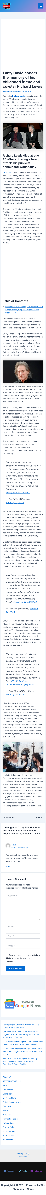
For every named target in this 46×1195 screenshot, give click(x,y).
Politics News (8, 1123)
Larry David (8, 172)
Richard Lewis (18, 96)
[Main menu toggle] (40, 6)
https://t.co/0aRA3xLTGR (18, 492)
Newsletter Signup (11, 1119)
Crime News (8, 1094)
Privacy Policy (9, 1127)
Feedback (7, 1106)
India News (8, 1115)
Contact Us (8, 1090)
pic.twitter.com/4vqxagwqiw (20, 684)
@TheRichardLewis (20, 681)
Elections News (9, 1098)
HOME (5, 1110)
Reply (8, 866)
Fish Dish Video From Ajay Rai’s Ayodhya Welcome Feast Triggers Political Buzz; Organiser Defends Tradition (20, 1061)
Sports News (8, 1135)
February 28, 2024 (15, 502)
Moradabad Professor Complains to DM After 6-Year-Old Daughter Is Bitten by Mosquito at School (22, 1051)
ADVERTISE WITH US (12, 1081)
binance (15, 845)
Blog (5, 1085)
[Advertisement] (23, 46)
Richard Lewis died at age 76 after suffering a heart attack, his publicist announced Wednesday (24, 310)
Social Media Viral (10, 1131)
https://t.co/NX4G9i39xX (25, 602)
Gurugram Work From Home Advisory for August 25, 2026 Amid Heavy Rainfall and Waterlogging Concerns (21, 1034)
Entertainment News (12, 1102)
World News (8, 1140)
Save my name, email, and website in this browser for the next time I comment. (23, 958)
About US (7, 1077)
